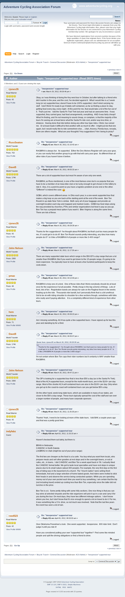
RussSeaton (16, 142)
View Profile (10, 103)
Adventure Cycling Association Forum (32, 7)
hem (11, 312)
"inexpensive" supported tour (55, 89)
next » (118, 70)
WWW (18, 325)
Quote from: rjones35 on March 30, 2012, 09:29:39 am (58, 342)
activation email (25, 19)
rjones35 (14, 89)
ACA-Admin (80, 62)
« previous (111, 70)
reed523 (13, 515)
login (26, 17)
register (34, 17)
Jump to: (91, 561)
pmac (12, 275)
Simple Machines (74, 584)
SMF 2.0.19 (51, 584)
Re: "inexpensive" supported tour (56, 142)
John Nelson (16, 248)
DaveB (12, 167)
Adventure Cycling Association (72, 582)
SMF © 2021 (62, 584)
